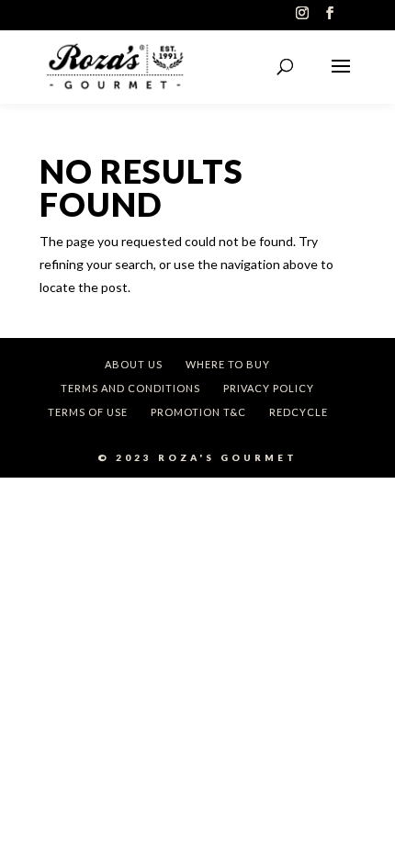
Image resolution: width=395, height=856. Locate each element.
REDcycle (298, 412)
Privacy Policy (268, 388)
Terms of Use (88, 412)
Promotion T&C (198, 412)
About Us (134, 364)
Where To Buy (228, 364)
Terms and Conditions (130, 388)
